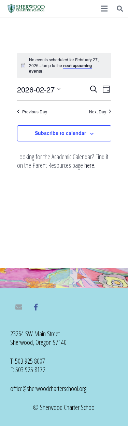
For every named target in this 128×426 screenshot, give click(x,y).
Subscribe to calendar (60, 132)
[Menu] (104, 8)
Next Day (97, 111)
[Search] (120, 8)
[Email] (18, 307)
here (89, 165)
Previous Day (34, 111)
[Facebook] (35, 307)
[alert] (64, 65)
